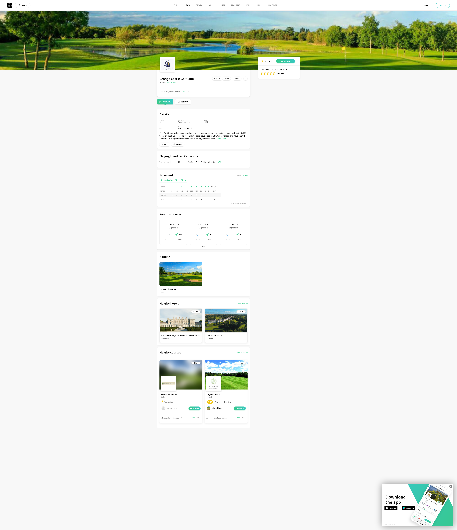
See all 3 (241, 303)
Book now (194, 408)
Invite (226, 78)
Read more (222, 139)
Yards (239, 175)
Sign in (427, 5)
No (189, 92)
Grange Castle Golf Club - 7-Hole (173, 180)
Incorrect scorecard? (238, 203)
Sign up (442, 5)
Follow (217, 78)
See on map (171, 83)
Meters (245, 175)
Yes (184, 92)
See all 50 (241, 352)
